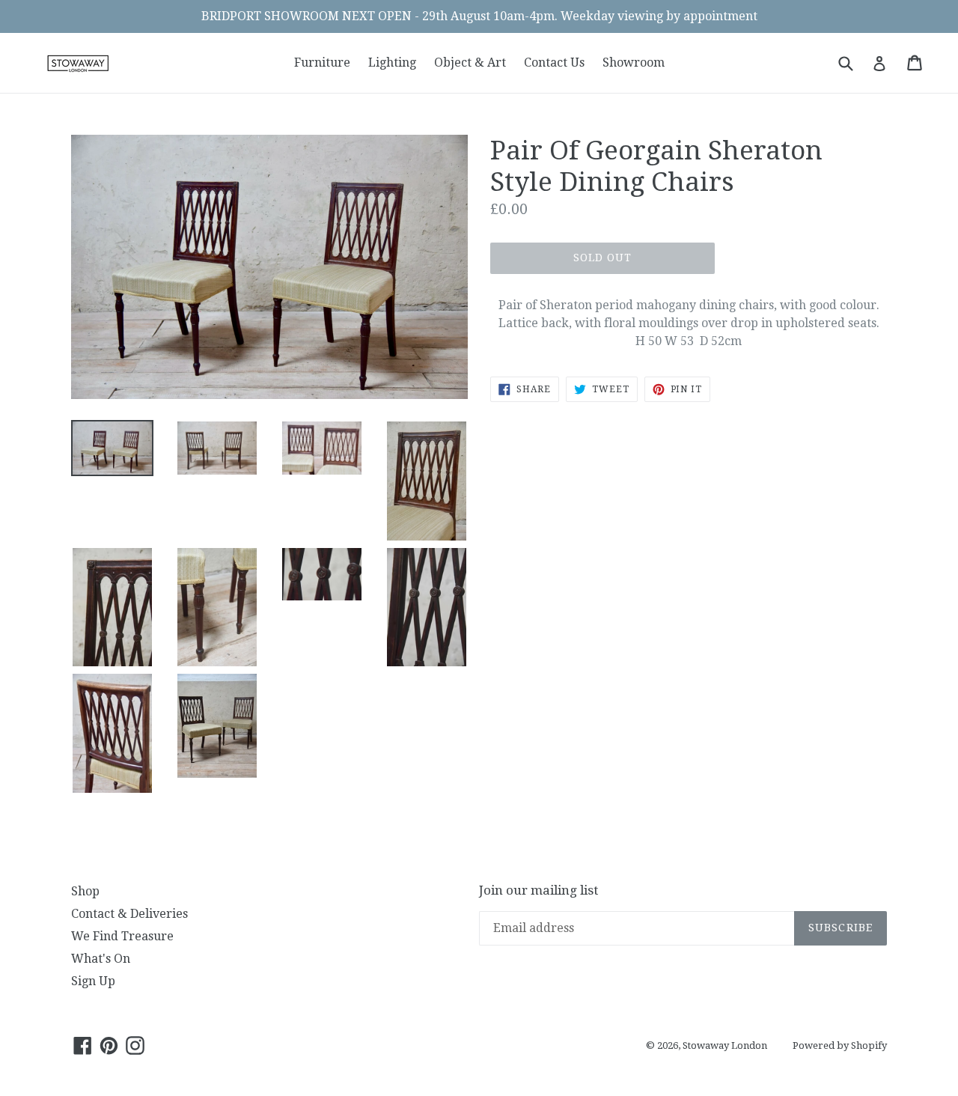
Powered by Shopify (840, 1045)
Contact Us (554, 62)
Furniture (322, 62)
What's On (100, 959)
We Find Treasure (122, 936)
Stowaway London (725, 1045)
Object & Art (470, 62)
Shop (85, 891)
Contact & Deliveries (129, 914)
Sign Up (93, 981)
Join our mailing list (538, 890)
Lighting (392, 62)
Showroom (633, 62)
